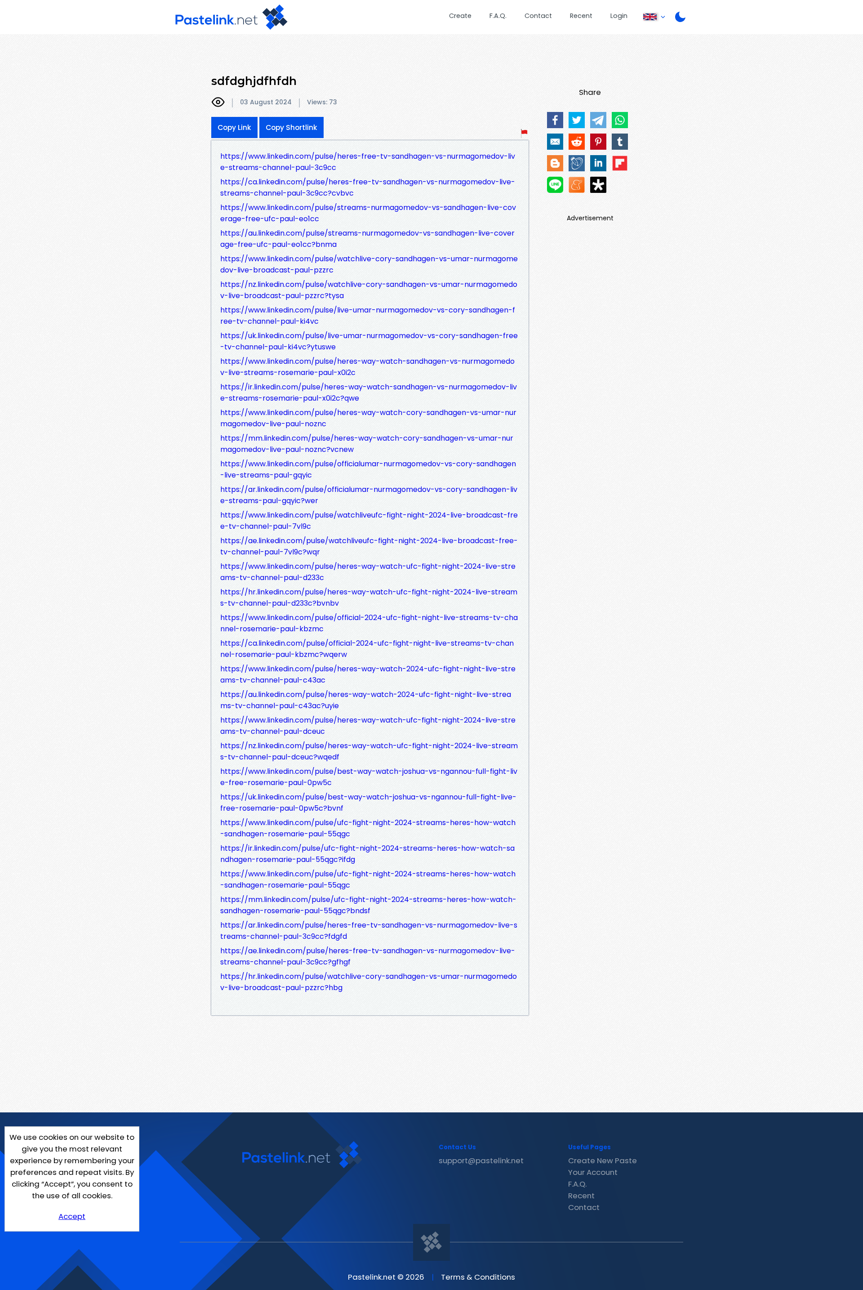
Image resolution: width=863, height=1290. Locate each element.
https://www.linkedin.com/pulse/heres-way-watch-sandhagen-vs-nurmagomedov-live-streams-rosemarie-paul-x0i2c (367, 367)
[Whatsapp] (620, 120)
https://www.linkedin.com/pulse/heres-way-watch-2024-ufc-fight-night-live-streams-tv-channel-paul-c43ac (368, 674)
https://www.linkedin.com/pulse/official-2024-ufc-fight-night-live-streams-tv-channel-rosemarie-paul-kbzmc (369, 623)
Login (618, 15)
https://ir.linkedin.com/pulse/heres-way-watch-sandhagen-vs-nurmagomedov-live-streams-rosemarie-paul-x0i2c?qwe (368, 392)
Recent (581, 15)
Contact (538, 15)
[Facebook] (555, 120)
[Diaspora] (598, 185)
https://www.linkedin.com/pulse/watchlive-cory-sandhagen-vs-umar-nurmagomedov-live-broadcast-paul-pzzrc (369, 264)
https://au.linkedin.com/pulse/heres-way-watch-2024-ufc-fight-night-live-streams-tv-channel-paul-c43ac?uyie (365, 700)
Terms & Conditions (478, 1277)
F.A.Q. (498, 15)
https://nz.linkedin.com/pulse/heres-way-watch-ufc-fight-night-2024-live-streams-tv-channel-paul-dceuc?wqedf (369, 751)
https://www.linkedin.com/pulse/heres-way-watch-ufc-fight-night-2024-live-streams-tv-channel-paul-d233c (368, 572)
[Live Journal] (577, 163)
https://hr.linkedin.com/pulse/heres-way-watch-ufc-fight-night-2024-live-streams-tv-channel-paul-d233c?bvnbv (368, 597)
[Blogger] (555, 163)
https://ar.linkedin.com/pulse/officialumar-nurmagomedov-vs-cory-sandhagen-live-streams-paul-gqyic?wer (368, 495)
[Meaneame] (577, 185)
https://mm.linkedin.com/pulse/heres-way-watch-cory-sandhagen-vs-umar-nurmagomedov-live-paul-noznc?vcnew (366, 444)
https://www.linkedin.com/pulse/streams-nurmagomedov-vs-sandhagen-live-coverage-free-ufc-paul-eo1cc (368, 213)
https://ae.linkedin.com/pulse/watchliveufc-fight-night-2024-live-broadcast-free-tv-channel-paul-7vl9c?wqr (369, 546)
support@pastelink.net (481, 1160)
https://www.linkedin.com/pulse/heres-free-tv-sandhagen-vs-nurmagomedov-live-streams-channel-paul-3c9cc (367, 162)
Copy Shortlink (291, 127)
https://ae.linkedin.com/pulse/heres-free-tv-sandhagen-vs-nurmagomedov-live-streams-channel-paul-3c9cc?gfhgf (367, 956)
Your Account (593, 1172)
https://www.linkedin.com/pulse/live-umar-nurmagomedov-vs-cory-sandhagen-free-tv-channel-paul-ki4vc (367, 315)
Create (460, 15)
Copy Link (234, 127)
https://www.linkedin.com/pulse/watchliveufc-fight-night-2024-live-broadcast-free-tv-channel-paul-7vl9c (369, 520)
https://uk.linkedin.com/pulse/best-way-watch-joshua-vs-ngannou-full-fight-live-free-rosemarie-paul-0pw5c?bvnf (368, 802)
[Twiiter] (577, 120)
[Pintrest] (598, 142)
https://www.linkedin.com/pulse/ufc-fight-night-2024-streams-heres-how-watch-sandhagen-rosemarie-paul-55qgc (368, 828)
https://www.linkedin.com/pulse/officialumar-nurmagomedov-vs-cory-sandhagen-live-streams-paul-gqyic (368, 469)
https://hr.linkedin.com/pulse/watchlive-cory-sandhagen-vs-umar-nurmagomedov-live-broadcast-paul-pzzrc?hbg (368, 982)
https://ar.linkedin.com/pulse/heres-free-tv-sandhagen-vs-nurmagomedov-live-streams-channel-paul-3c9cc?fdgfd (368, 931)
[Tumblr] (620, 142)
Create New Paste (602, 1160)
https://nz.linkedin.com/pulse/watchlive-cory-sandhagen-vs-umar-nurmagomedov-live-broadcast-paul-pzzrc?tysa (368, 290)
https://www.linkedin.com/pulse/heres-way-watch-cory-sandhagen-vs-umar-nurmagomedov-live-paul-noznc (368, 418)
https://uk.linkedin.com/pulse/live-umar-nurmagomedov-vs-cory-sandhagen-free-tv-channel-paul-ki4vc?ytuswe (369, 341)
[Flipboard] (620, 163)
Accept (71, 1216)
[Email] (555, 142)
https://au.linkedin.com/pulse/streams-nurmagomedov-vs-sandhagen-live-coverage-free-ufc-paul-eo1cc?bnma (367, 239)
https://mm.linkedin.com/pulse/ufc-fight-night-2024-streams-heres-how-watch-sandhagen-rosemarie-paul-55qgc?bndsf (368, 905)
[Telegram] (598, 120)
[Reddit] (577, 142)
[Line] (555, 185)
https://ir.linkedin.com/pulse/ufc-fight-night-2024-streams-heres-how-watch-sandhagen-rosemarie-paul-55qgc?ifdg (367, 854)
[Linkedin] (598, 163)
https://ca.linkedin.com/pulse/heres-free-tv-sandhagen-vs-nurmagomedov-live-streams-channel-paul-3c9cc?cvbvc (367, 187)
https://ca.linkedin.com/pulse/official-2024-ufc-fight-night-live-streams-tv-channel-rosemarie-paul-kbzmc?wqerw (367, 649)
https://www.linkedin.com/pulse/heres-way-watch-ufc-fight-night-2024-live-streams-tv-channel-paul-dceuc (368, 726)
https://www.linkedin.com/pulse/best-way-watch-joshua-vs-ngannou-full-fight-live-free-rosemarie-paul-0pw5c (368, 777)
